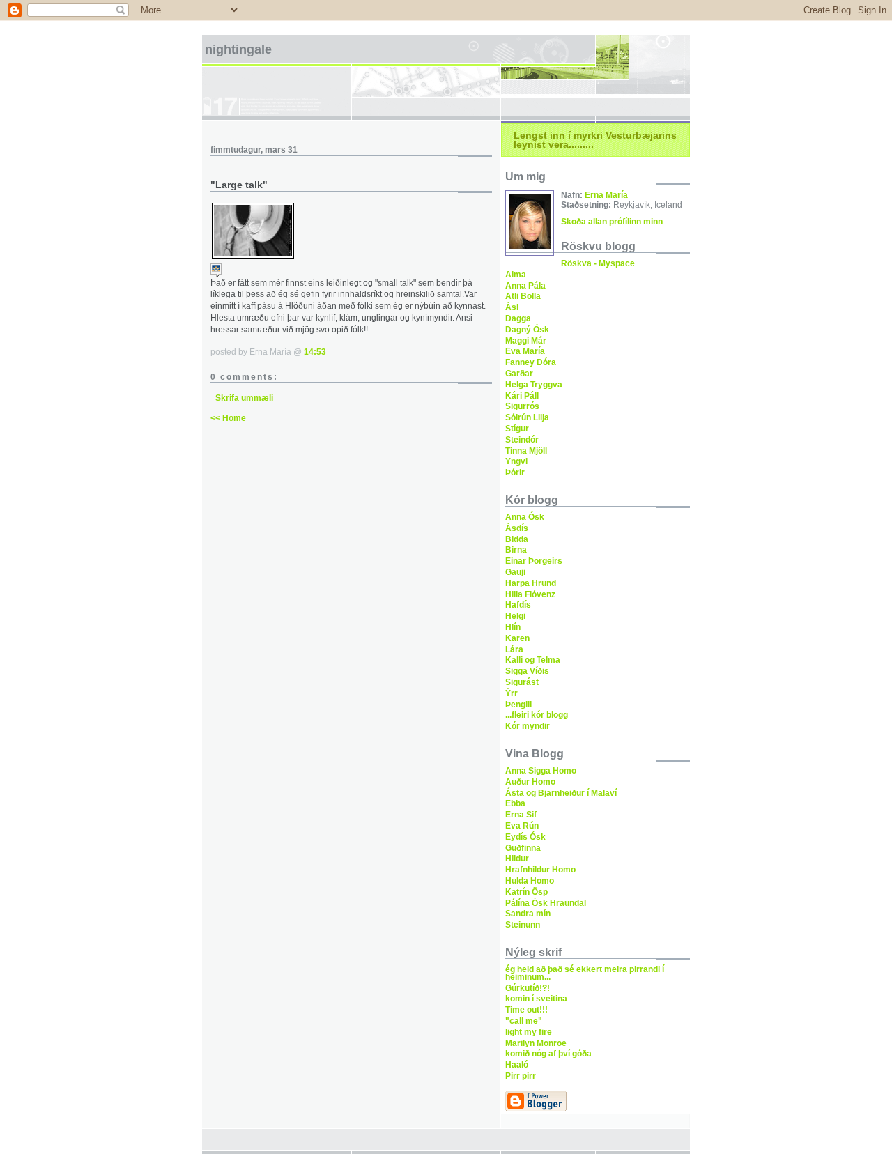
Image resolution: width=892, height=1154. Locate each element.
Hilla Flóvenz (530, 594)
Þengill (518, 704)
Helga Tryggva (533, 385)
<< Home (228, 418)
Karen (517, 638)
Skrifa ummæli (244, 398)
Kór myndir (527, 726)
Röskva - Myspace (598, 263)
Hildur (517, 858)
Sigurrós (522, 406)
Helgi (515, 616)
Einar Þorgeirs (533, 561)
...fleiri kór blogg (536, 715)
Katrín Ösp (526, 892)
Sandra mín (528, 913)
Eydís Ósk (525, 837)
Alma (515, 274)
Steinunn (522, 925)
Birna (516, 550)
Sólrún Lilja (527, 417)
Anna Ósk (524, 517)
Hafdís (518, 605)
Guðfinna (523, 848)
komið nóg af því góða (548, 1054)
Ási (511, 307)
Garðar (519, 373)
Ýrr (511, 693)
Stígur (517, 428)
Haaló (516, 1065)
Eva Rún (522, 826)
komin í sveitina (536, 998)
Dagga (518, 318)
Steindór (522, 440)
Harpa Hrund (530, 583)
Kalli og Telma (532, 660)
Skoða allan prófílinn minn (612, 221)
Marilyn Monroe (536, 1043)
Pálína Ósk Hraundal (545, 903)
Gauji (515, 572)
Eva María (525, 351)
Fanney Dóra (530, 362)
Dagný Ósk (527, 329)
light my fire (528, 1032)
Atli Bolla (523, 296)
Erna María (606, 195)
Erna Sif (521, 815)
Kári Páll (522, 396)
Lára (514, 649)
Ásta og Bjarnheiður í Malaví (561, 793)
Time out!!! (526, 1010)
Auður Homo (530, 782)
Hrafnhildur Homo (540, 870)
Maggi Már (525, 341)
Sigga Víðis (527, 671)
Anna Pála (525, 286)
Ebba (515, 803)
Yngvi (516, 461)
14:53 (315, 352)
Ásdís (516, 528)
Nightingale (238, 49)
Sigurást (522, 682)
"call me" (523, 1021)
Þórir (515, 472)
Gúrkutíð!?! (527, 988)
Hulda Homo (529, 881)
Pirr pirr (520, 1076)
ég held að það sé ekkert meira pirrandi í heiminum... (584, 973)
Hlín (513, 627)
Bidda (516, 539)
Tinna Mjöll (526, 451)
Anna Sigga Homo (540, 771)
